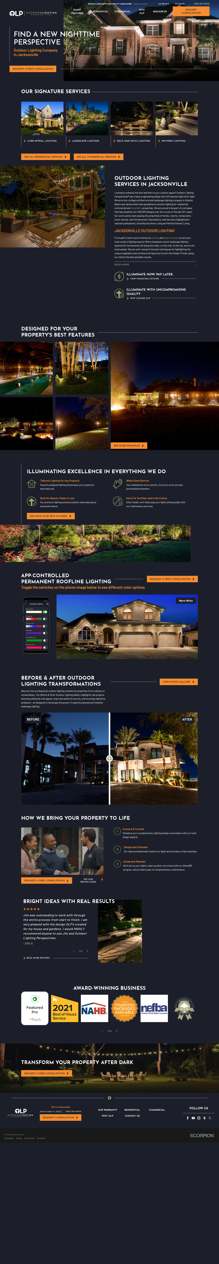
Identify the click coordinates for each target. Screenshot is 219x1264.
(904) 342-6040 (201, 4)
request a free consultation (44, 881)
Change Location (140, 3)
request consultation (191, 11)
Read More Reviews (38, 958)
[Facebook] (187, 1118)
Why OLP (107, 1116)
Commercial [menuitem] (122, 12)
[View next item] (87, 951)
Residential (132, 1110)
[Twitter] (209, 1118)
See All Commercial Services (96, 157)
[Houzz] (204, 1118)
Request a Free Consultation (33, 69)
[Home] (33, 13)
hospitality (136, 208)
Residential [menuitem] (100, 12)
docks (155, 237)
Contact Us (132, 1116)
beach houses (171, 237)
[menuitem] (9, 1138)
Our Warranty (164, 4)
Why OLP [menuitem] (142, 12)
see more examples (127, 446)
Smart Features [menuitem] (77, 12)
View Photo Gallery (176, 682)
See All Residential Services (43, 157)
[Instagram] (198, 1118)
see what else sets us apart (48, 516)
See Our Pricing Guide (88, 880)
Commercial (157, 1110)
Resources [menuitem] (160, 12)
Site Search (180, 4)
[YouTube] (193, 1118)
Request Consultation (58, 1118)
